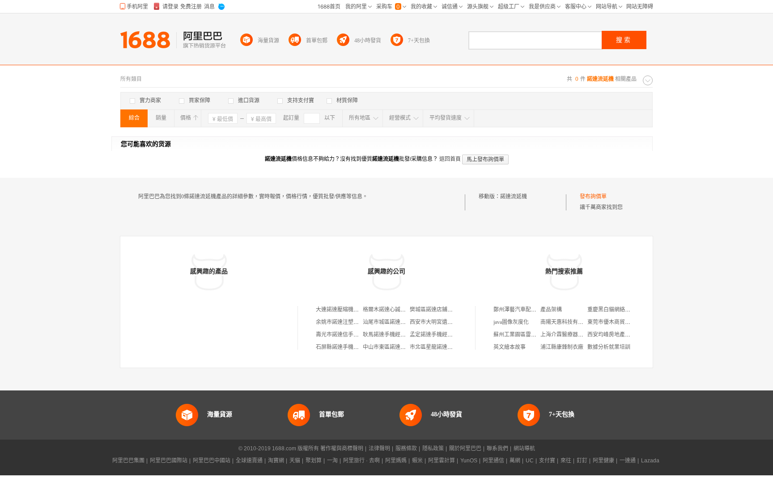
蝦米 (417, 460)
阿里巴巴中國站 (211, 460)
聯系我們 (497, 448)
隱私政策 (433, 448)
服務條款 (406, 448)
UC (530, 460)
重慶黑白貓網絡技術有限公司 (622, 309)
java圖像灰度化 (511, 322)
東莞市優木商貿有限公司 (616, 322)
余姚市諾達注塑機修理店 (345, 322)
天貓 (294, 460)
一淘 (332, 460)
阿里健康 (603, 460)
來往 (566, 460)
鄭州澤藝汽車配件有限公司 (525, 309)
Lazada (650, 460)
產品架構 (551, 309)
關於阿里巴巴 (465, 448)
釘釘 (582, 460)
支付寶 (547, 460)
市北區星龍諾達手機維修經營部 (447, 347)
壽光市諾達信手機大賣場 (345, 334)
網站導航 (524, 448)
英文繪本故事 (509, 347)
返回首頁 (450, 159)
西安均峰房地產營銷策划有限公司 (627, 334)
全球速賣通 (249, 460)
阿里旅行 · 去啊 (361, 460)
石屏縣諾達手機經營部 (343, 347)
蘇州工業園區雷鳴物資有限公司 (531, 334)
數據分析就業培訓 (608, 347)
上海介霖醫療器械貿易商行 (572, 334)
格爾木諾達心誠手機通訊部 (395, 309)
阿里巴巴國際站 (168, 460)
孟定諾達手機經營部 (434, 334)
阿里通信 (493, 460)
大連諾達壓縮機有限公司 (345, 309)
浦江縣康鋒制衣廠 (561, 347)
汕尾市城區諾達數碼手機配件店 (400, 322)
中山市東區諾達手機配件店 (395, 347)
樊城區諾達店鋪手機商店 (439, 309)
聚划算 (314, 460)
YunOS (468, 460)
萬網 (515, 460)
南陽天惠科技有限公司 (567, 322)
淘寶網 (276, 460)
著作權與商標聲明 (341, 448)
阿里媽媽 (396, 460)
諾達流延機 (513, 196)
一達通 (628, 460)
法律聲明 (379, 448)
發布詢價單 (593, 196)
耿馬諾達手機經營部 (387, 334)
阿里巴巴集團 (128, 460)
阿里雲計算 (441, 460)
